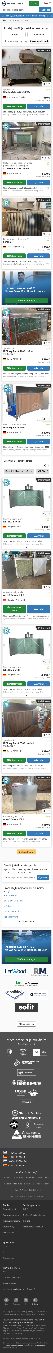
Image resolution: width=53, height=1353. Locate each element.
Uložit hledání (27, 852)
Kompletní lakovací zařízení (18, 471)
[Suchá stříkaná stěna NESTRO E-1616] (26, 497)
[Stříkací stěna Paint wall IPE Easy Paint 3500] (26, 403)
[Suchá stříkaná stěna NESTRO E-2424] (26, 645)
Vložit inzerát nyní (26, 300)
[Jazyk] (46, 3)
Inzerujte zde (27, 1024)
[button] (50, 3)
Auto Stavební (10, 895)
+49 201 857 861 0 (16, 1157)
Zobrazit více (27, 921)
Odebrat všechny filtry (16, 41)
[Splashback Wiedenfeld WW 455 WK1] (26, 68)
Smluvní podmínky (37, 1345)
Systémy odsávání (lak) (37, 15)
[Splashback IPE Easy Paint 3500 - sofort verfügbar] (26, 718)
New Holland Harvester (24, 1177)
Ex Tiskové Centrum (13, 900)
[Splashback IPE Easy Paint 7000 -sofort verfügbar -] (26, 326)
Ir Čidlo (7, 906)
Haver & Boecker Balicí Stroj (26, 1190)
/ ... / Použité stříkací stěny (17, 20)
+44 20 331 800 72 (16, 1152)
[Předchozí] (4, 67)
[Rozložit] (26, 118)
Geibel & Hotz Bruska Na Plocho (17, 1184)
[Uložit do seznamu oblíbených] (48, 90)
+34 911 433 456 (16, 1165)
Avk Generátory (42, 1184)
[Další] (49, 67)
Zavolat (39, 106)
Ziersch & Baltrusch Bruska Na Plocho (26, 1196)
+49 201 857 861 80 (17, 1161)
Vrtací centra (43, 1177)
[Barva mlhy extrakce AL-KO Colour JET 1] (26, 795)
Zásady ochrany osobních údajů (17, 1345)
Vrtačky (7, 1177)
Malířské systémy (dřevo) (13, 15)
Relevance (39, 34)
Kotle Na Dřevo (11, 916)
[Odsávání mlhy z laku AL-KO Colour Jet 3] (26, 570)
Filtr (15, 34)
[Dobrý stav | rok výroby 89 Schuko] (26, 217)
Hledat (46, 9)
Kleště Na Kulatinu (12, 911)
